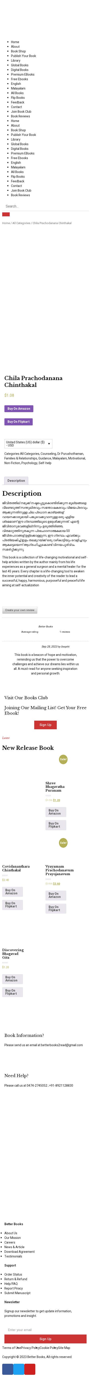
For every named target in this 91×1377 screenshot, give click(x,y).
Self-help (45, 463)
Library (15, 60)
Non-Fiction (12, 463)
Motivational (76, 458)
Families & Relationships (20, 458)
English (16, 84)
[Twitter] (18, 1369)
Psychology (29, 463)
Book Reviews (20, 116)
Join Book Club (21, 111)
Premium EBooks (22, 74)
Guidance (44, 458)
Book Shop (18, 51)
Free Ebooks (19, 79)
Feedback (17, 102)
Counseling (48, 453)
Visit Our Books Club (26, 697)
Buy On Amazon (19, 408)
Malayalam (18, 88)
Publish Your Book (23, 56)
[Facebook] (7, 1369)
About (15, 46)
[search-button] (6, 214)
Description (16, 480)
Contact (16, 107)
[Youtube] (29, 1369)
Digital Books (19, 70)
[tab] (16, 481)
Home (15, 42)
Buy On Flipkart (19, 421)
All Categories (21, 223)
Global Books (19, 65)
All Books (17, 93)
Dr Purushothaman (70, 453)
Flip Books (18, 97)
